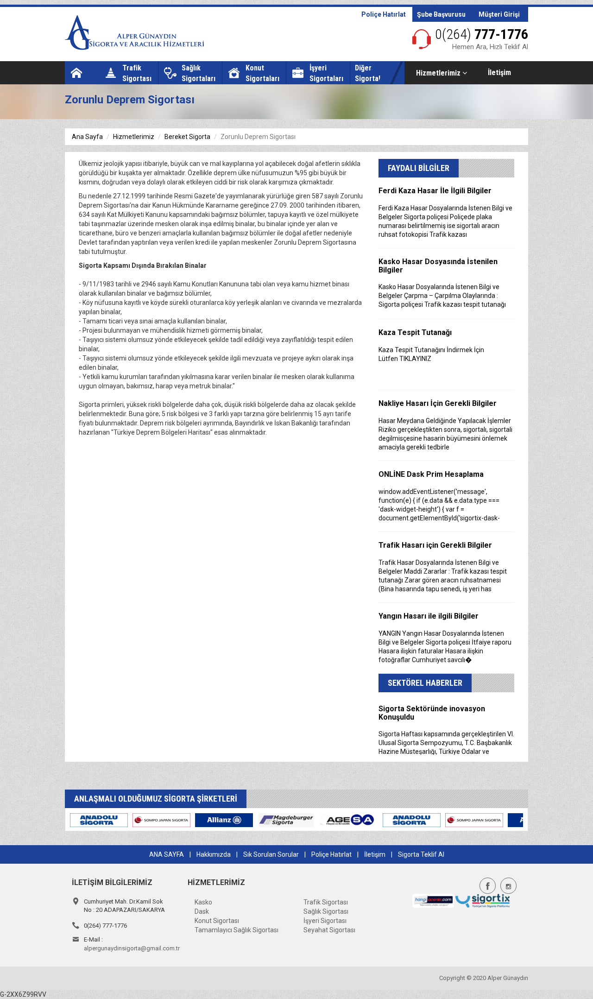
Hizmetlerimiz (439, 73)
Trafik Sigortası (325, 902)
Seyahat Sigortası (329, 930)
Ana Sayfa (87, 136)
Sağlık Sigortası (325, 911)
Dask (202, 911)
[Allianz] (91, 819)
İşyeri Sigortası (325, 920)
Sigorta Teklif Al (421, 854)
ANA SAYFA (166, 854)
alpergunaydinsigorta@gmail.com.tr (132, 948)
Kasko (203, 902)
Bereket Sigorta (187, 136)
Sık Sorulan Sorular (271, 854)
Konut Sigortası (217, 920)
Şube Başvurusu (441, 14)
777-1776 (481, 34)
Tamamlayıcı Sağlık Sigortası (236, 930)
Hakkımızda (213, 854)
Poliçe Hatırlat (383, 14)
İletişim (499, 72)
